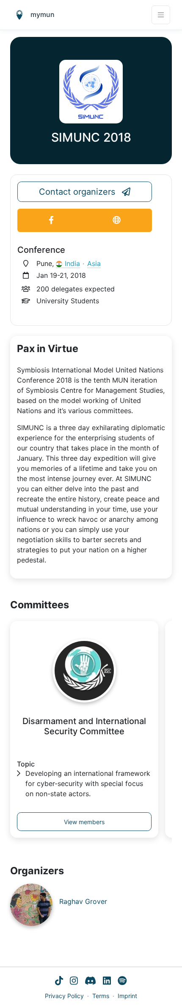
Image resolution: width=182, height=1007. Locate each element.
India (72, 263)
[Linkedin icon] (107, 981)
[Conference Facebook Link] (51, 220)
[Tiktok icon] (59, 981)
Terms (100, 995)
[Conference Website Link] (116, 220)
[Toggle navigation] (161, 15)
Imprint (127, 995)
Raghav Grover (83, 901)
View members (84, 821)
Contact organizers (77, 192)
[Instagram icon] (74, 981)
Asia (94, 263)
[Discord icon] (90, 981)
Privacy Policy (64, 995)
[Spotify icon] (122, 981)
